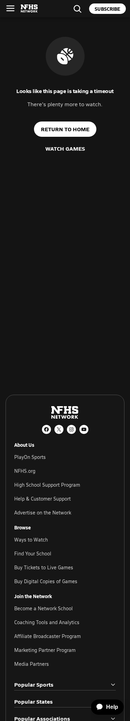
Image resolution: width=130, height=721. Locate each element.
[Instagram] (71, 429)
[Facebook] (46, 429)
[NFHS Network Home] (29, 9)
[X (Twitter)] (58, 429)
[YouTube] (83, 429)
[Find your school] (77, 8)
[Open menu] (10, 8)
